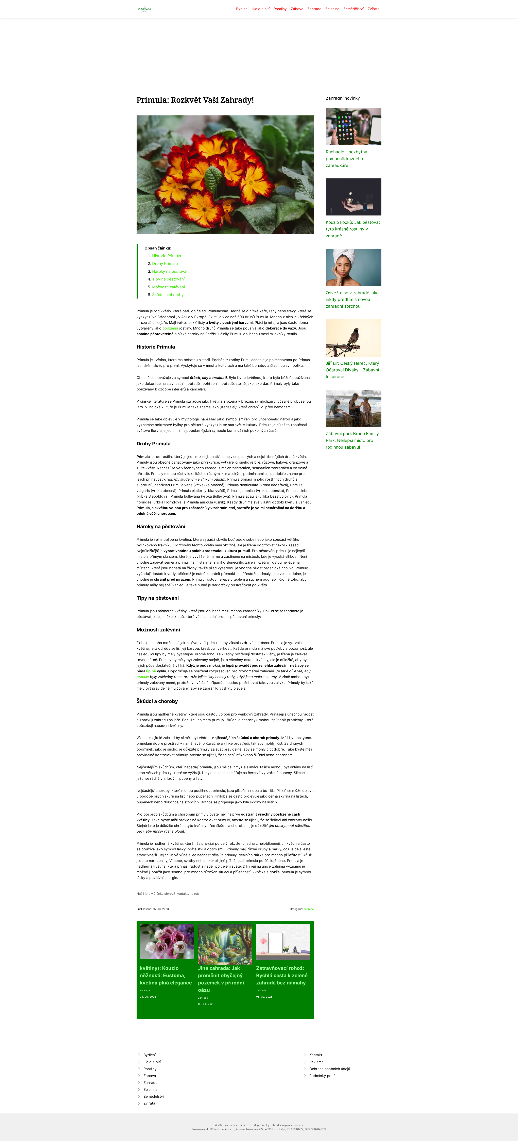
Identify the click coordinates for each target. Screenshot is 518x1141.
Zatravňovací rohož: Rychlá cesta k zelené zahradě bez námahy (282, 975)
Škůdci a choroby (168, 294)
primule (143, 677)
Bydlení (242, 9)
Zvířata (373, 9)
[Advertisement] (259, 48)
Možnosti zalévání (168, 287)
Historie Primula (166, 255)
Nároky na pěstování (171, 271)
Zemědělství (353, 9)
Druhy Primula (165, 263)
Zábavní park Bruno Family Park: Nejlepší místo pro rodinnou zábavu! (352, 440)
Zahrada (314, 9)
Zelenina (332, 9)
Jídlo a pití (261, 9)
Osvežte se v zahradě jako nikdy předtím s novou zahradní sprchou (352, 299)
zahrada (309, 909)
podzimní (170, 328)
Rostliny (280, 9)
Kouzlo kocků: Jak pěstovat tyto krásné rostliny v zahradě (353, 229)
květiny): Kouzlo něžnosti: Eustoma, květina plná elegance (166, 975)
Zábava (297, 9)
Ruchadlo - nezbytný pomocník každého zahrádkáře (346, 158)
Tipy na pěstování (168, 279)
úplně (151, 671)
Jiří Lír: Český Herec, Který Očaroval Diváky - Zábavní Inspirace (352, 370)
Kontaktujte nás (188, 894)
